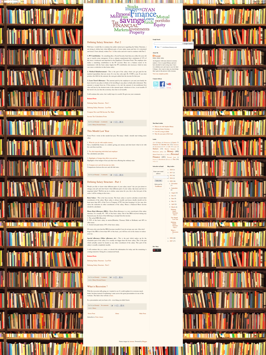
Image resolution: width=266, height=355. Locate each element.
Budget (159, 142)
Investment (158, 147)
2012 (171, 175)
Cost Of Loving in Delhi (162, 131)
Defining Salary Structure (162, 129)
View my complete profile (160, 74)
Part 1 (111, 51)
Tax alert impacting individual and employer (103, 151)
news (163, 154)
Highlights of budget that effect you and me (103, 158)
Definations (167, 142)
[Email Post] (110, 122)
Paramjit (158, 56)
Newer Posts (91, 313)
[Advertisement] (125, 326)
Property (155, 159)
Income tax (165, 144)
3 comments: (104, 175)
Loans (175, 147)
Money (94, 124)
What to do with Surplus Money (164, 126)
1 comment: (104, 277)
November (174, 183)
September (174, 188)
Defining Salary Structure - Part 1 (98, 103)
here (111, 295)
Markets (155, 148)
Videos (154, 161)
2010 (171, 178)
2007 (171, 241)
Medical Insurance (170, 149)
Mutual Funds (156, 154)
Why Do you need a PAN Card (164, 134)
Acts (154, 142)
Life (169, 147)
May (172, 201)
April (173, 204)
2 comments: (104, 122)
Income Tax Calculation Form (97, 116)
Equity (174, 142)
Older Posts (142, 313)
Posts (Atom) (99, 317)
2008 (171, 238)
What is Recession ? (97, 286)
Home (117, 313)
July (172, 196)
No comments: (105, 305)
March (173, 207)
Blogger (144, 341)
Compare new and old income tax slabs (102, 165)
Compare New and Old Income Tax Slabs (100, 112)
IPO (164, 146)
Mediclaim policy (158, 151)
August (173, 193)
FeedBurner (158, 186)
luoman (132, 341)
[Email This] (114, 122)
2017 (171, 173)
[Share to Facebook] (120, 122)
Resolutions (162, 159)
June (172, 198)
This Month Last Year (98, 131)
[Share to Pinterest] (122, 122)
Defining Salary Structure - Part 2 (104, 42)
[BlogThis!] (116, 122)
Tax (174, 159)
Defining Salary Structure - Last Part (99, 107)
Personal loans (171, 157)
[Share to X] (118, 122)
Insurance (176, 145)
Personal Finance (101, 124)
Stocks (169, 159)
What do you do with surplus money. (101, 142)
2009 (171, 181)
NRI (168, 154)
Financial (155, 145)
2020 (171, 170)
